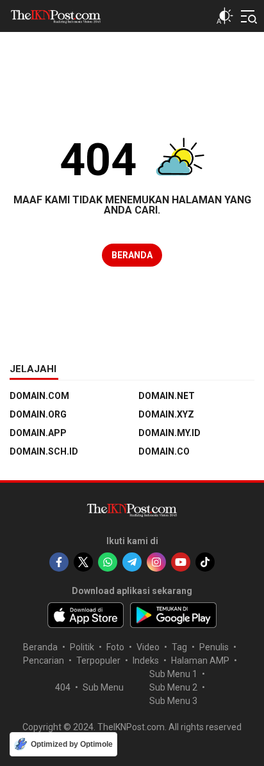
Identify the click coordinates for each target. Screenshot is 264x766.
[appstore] (85, 615)
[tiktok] (205, 562)
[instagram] (156, 562)
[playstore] (173, 615)
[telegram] (132, 562)
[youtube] (180, 562)
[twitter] (83, 562)
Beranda (132, 255)
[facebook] (59, 562)
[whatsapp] (107, 562)
